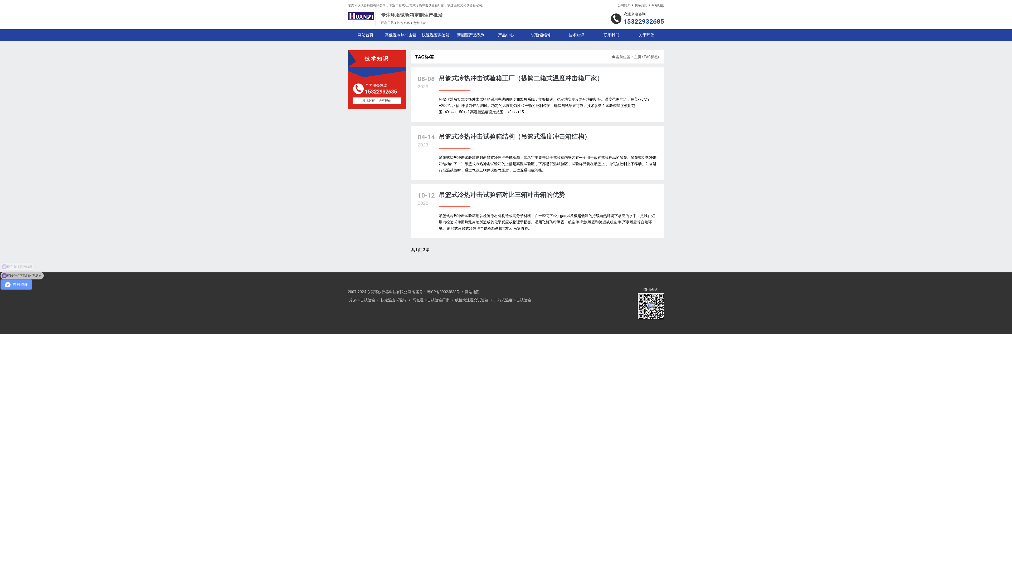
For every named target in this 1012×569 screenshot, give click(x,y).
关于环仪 (646, 35)
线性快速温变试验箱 (471, 300)
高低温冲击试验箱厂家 (430, 300)
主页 (637, 57)
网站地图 (657, 5)
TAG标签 (651, 57)
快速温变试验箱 (394, 300)
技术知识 (576, 35)
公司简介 (624, 5)
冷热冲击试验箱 (362, 300)
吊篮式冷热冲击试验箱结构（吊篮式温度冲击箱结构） (515, 136)
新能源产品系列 (471, 35)
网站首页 (365, 35)
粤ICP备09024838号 (443, 292)
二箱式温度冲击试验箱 (512, 300)
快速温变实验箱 (436, 35)
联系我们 (641, 5)
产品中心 (506, 35)
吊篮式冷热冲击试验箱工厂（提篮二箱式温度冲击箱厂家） (521, 78)
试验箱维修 (541, 35)
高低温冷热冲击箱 (400, 35)
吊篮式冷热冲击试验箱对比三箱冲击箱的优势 (502, 194)
